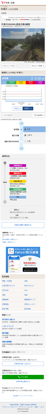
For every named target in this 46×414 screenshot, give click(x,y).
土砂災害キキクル (8, 285)
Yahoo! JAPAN (30, 405)
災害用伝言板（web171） (23, 364)
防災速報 (27, 309)
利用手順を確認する (23, 381)
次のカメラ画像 (37, 66)
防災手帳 (5, 309)
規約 (36, 407)
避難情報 (5, 299)
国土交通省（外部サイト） (10, 239)
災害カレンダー (30, 304)
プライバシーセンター (26, 407)
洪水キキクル (29, 285)
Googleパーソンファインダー (23, 395)
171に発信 (24, 377)
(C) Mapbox (11, 17)
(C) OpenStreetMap (19, 17)
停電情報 (5, 304)
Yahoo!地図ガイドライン (40, 17)
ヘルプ (41, 407)
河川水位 (5, 290)
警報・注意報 (7, 281)
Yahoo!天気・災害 (8, 3)
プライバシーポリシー (9, 407)
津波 (25, 295)
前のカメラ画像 (9, 66)
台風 (25, 281)
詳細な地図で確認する (23, 225)
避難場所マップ (30, 299)
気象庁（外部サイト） (9, 242)
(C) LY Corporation (28, 17)
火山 (25, 290)
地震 (3, 295)
